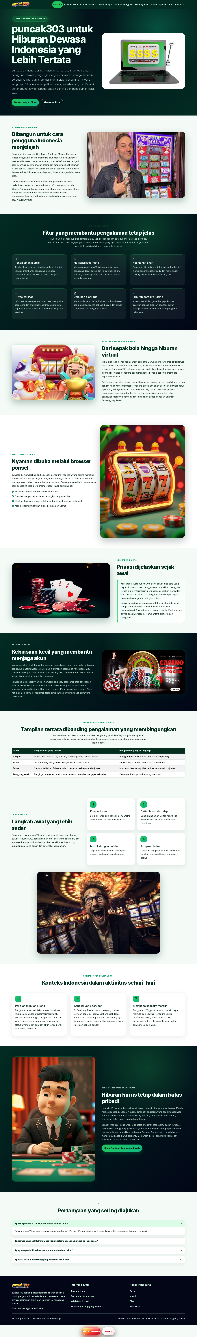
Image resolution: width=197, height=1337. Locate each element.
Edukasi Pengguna (123, 4)
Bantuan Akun (71, 4)
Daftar (133, 1291)
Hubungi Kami (142, 4)
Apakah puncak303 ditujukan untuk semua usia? (41, 1223)
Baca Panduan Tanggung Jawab (122, 1148)
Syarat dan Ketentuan (82, 1296)
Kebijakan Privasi (80, 1301)
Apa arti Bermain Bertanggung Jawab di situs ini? (41, 1259)
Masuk (133, 1296)
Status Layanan (158, 4)
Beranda (57, 4)
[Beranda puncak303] (21, 4)
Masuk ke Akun (52, 102)
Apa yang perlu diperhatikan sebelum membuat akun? (44, 1250)
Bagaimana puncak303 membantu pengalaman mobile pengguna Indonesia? (56, 1241)
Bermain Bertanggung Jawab (86, 1306)
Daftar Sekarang (91, 1331)
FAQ (132, 1301)
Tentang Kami (78, 1291)
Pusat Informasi (176, 4)
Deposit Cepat (105, 4)
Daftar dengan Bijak (25, 102)
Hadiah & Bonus (88, 4)
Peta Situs (135, 1306)
